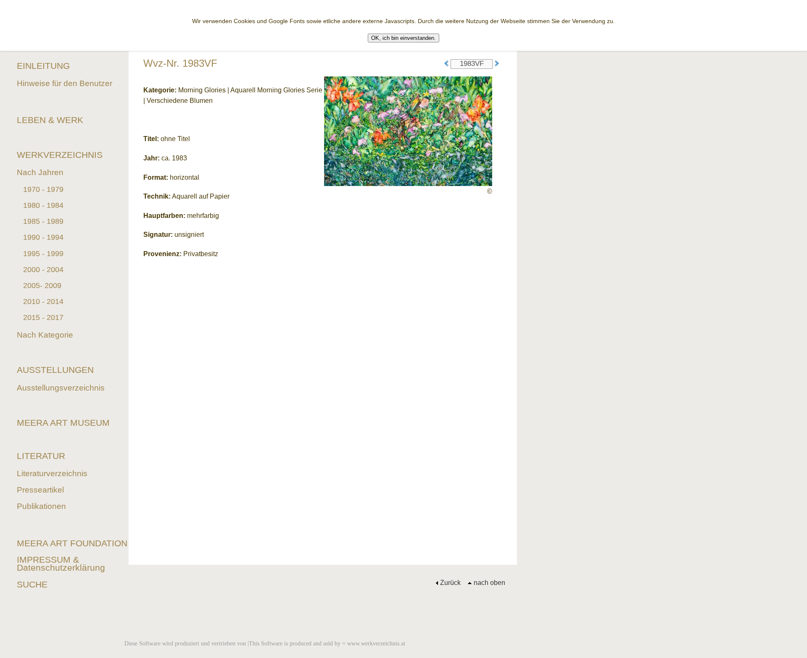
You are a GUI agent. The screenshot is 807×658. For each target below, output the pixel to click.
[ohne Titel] (408, 130)
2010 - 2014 (43, 301)
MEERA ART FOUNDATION (72, 543)
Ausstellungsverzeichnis (61, 387)
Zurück (450, 582)
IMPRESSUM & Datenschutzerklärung (61, 563)
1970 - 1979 (43, 189)
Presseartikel (40, 489)
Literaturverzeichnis (52, 473)
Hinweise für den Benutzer (64, 83)
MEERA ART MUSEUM (63, 422)
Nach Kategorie (45, 334)
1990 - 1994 (43, 237)
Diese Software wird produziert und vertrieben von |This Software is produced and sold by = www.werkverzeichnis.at (264, 643)
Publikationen (41, 506)
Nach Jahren (40, 172)
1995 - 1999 (43, 253)
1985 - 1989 (43, 221)
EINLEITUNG (43, 66)
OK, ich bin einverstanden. (403, 38)
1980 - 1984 (43, 205)
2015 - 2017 (43, 317)
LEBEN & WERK (50, 120)
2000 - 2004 (43, 269)
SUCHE (32, 584)
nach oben (489, 582)
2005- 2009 (42, 285)
